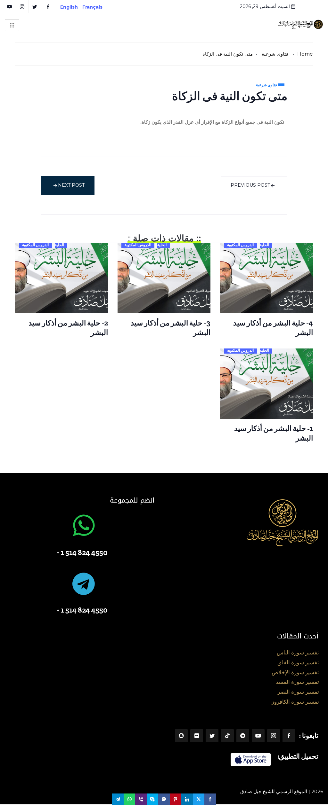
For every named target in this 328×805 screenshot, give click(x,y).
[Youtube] (258, 735)
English (69, 7)
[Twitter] (212, 735)
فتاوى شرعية (275, 54)
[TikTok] (227, 735)
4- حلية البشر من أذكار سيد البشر (273, 327)
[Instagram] (273, 735)
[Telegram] (242, 735)
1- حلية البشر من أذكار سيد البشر (273, 433)
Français (96, 7)
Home (305, 54)
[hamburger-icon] (12, 25)
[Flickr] (196, 735)
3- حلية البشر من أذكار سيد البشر (170, 327)
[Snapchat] (181, 735)
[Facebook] (289, 735)
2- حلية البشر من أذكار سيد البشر (68, 327)
